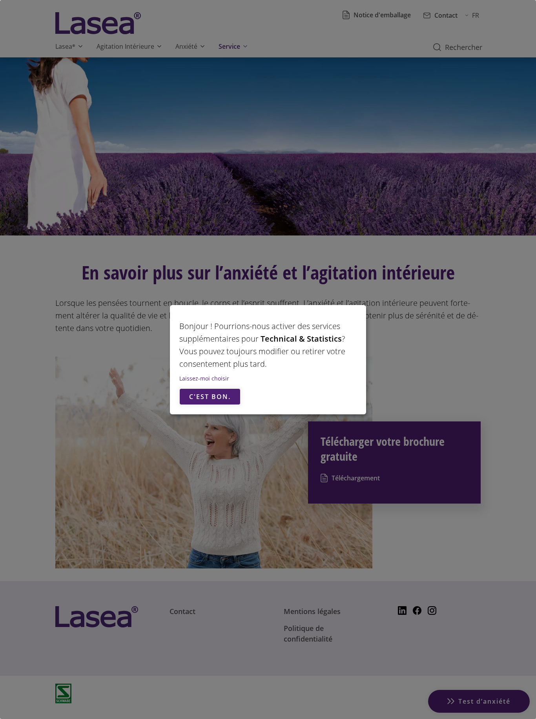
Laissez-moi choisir (204, 378)
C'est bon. (210, 396)
